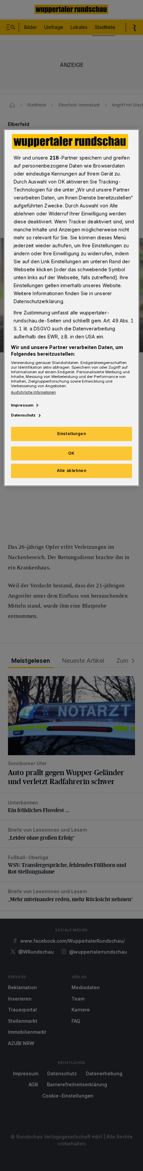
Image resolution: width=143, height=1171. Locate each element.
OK (71, 453)
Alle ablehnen (71, 470)
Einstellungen (71, 433)
